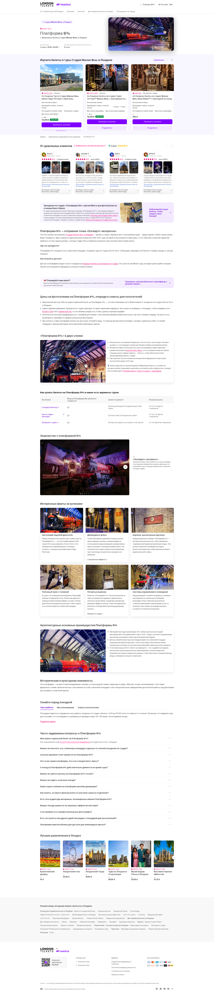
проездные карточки (127, 922)
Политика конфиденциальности (123, 967)
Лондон (43, 136)
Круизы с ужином (67, 925)
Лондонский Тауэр (120, 911)
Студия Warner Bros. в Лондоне (57, 22)
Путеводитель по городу (125, 11)
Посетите (81, 11)
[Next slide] (172, 60)
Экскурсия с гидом (49, 422)
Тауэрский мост (78, 918)
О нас (51, 932)
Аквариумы (102, 922)
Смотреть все (159, 60)
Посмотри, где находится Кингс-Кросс (104, 215)
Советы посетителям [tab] (88, 707)
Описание (70, 11)
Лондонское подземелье (115, 918)
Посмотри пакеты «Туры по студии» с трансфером (142, 371)
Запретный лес (65, 311)
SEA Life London (129, 914)
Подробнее (107, 128)
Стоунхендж (135, 911)
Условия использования (120, 971)
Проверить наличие (61, 125)
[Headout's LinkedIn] (157, 989)
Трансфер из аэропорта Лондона (133, 929)
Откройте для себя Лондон (53, 11)
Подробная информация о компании (121, 962)
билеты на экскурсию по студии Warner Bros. (102, 220)
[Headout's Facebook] (168, 989)
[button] (46, 167)
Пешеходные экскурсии (139, 925)
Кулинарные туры (101, 929)
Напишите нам (83, 965)
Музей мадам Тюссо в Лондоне (84, 914)
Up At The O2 (45, 918)
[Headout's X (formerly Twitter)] (172, 989)
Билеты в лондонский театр (84, 911)
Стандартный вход (49, 407)
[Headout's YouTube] (164, 989)
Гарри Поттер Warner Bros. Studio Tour (54, 914)
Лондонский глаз (104, 911)
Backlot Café (47, 311)
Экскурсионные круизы (49, 925)
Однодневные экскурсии (82, 929)
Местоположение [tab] (65, 707)
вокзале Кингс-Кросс (134, 350)
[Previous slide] (167, 60)
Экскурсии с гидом (158, 925)
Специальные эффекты (96, 559)
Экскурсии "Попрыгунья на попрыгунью (55, 929)
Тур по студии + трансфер (48, 415)
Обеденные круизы (84, 925)
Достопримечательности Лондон (100, 11)
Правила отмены (117, 974)
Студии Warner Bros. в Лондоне (79, 234)
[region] (107, 97)
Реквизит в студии (94, 614)
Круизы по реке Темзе (153, 922)
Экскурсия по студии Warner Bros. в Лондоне (64, 136)
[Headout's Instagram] (161, 989)
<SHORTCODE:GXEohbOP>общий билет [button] (75, 742)
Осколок (141, 914)
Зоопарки (112, 922)
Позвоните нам (83, 961)
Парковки (73, 922)
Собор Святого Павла (95, 918)
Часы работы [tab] (46, 707)
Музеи (64, 922)
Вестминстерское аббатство (109, 914)
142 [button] (139, 93)
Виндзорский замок (155, 914)
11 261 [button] (95, 93)
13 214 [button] (49, 93)
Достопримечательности (49, 922)
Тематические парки (87, 922)
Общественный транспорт (158, 929)
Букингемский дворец (61, 918)
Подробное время (48, 721)
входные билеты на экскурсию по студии (100, 263)
